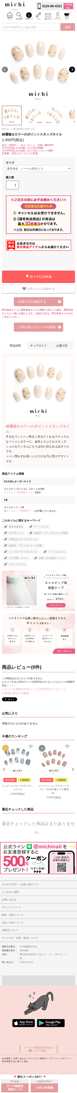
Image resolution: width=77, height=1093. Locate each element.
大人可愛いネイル (18, 558)
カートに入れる (41, 276)
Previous (5, 69)
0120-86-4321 (52, 6)
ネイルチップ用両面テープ (18, 492)
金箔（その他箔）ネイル (52, 558)
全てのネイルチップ (24, 129)
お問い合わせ (19, 1058)
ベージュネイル (56, 552)
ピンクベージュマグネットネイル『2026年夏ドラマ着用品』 (53, 789)
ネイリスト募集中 (37, 1058)
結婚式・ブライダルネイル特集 (50, 533)
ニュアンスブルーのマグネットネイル (17, 787)
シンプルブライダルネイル (23, 552)
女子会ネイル (16, 533)
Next (72, 69)
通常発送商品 (16, 527)
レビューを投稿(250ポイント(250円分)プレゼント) (33, 689)
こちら (10, 685)
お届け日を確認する (32, 301)
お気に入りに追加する (40, 288)
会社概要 (6, 1058)
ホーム (5, 129)
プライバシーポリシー (60, 1058)
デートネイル (41, 527)
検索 (67, 27)
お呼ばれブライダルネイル (23, 539)
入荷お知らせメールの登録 (37, 327)
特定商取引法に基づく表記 (15, 1061)
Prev (4, 769)
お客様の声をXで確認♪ (16, 693)
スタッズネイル (17, 564)
